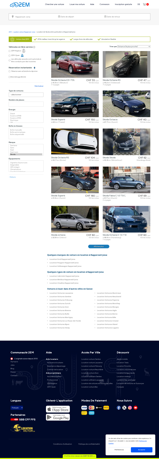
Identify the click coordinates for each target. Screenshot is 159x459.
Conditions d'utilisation (62, 444)
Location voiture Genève (91, 359)
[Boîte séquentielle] (26, 134)
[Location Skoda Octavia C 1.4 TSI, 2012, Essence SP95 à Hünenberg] (126, 219)
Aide (92, 4)
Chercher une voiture (54, 4)
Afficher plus (99, 246)
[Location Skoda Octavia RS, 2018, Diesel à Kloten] (75, 142)
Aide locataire (52, 359)
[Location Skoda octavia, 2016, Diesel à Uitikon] (75, 219)
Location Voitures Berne (107, 314)
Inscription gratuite (123, 4)
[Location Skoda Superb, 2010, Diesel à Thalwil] (75, 103)
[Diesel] (26, 114)
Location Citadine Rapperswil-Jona (64, 283)
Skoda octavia (57, 235)
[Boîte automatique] (26, 132)
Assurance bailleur (54, 376)
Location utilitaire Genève (91, 376)
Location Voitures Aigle (107, 310)
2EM (10, 32)
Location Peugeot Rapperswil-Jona (64, 263)
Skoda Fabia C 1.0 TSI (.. (114, 195)
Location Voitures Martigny (61, 317)
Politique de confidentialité (89, 444)
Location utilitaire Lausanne (92, 380)
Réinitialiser (39, 86)
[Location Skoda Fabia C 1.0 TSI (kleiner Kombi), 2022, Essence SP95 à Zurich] (126, 180)
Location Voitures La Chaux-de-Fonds (65, 321)
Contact (14, 375)
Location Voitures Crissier (108, 321)
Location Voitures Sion (59, 307)
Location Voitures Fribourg (61, 300)
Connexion (104, 4)
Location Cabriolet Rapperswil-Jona (64, 276)
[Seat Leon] (26, 152)
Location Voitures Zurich (60, 303)
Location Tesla (122, 363)
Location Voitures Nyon (59, 324)
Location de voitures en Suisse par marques (130, 385)
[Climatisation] (26, 169)
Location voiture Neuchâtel (92, 370)
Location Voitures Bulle (59, 314)
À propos (14, 362)
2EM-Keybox (52, 383)
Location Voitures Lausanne (61, 293)
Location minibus (124, 376)
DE (139, 4)
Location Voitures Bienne (60, 310)
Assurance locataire (55, 363)
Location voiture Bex (89, 387)
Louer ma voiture (77, 4)
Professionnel (52, 380)
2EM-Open (51, 387)
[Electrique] (26, 120)
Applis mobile (122, 359)
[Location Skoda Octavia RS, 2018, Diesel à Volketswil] (126, 64)
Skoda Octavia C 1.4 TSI (114, 235)
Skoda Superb (57, 119)
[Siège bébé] (26, 165)
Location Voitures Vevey (60, 328)
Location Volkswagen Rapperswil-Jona (65, 266)
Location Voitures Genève (60, 296)
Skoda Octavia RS (111, 80)
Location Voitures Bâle (106, 317)
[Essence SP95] (26, 118)
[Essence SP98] (26, 116)
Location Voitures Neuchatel (109, 296)
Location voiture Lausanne (91, 363)
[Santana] (26, 145)
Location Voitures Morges (108, 307)
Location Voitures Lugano (108, 328)
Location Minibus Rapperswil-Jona (64, 279)
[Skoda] (26, 154)
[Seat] (26, 150)
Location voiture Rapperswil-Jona (24, 32)
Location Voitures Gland (107, 324)
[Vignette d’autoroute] (26, 163)
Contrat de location (55, 370)
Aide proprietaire (53, 373)
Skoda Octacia (109, 119)
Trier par (113, 46)
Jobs (13, 365)
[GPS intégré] (26, 167)
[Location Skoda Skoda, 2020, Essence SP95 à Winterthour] (126, 142)
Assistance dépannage (56, 366)
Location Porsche (124, 366)
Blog (12, 369)
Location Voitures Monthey (108, 303)
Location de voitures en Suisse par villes (97, 383)
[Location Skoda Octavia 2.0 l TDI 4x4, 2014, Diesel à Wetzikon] (75, 64)
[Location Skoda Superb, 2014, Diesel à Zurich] (75, 180)
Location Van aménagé (126, 380)
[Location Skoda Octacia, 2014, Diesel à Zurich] (126, 103)
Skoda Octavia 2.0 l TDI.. (62, 80)
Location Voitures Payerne (108, 300)
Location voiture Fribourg (91, 366)
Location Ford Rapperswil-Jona (62, 259)
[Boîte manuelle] (26, 130)
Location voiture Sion (90, 373)
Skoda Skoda (109, 157)
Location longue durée (126, 373)
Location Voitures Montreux (109, 293)
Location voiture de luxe (126, 370)
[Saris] (26, 148)
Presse (13, 372)
